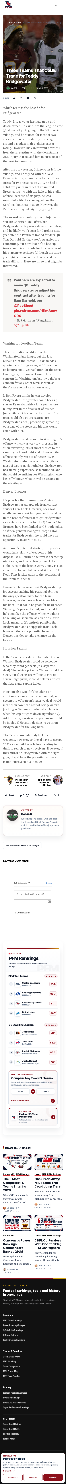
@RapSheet (23, 306)
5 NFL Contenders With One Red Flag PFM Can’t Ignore (48, 1244)
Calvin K (15, 88)
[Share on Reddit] (14, 98)
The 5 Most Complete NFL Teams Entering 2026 (14, 1184)
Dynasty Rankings (11, 1398)
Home (12, 22)
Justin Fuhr (13, 1208)
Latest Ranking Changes (14, 1325)
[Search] (56, 5)
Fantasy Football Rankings (15, 1393)
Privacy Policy (9, 1471)
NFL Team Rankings (12, 1320)
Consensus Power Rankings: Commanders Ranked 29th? (16, 1246)
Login (49, 883)
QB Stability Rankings (13, 1330)
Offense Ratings (10, 1335)
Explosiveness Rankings (14, 1340)
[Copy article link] (21, 98)
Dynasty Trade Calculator (14, 1402)
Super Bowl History (12, 1424)
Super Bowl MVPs (11, 1429)
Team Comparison (11, 1366)
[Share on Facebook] (28, 98)
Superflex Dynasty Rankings (16, 1407)
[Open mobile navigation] (61, 5)
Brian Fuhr (12, 1270)
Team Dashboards (11, 1357)
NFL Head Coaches (11, 1376)
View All (51, 976)
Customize (12, 1477)
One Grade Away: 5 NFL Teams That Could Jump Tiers (48, 1182)
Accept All (53, 1477)
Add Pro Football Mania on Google (22, 845)
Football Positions (11, 1434)
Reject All (33, 1477)
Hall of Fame (9, 1439)
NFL (20, 22)
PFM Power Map (10, 1371)
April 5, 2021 (22, 325)
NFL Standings (10, 1361)
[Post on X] (35, 98)
